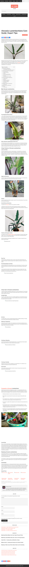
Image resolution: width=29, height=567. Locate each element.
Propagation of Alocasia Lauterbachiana (7, 83)
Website (2, 513)
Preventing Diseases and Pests (7, 76)
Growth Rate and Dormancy (7, 74)
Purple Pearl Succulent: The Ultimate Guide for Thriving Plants (9, 550)
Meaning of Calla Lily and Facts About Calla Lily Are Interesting (12, 544)
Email (2, 510)
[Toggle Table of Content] (13, 67)
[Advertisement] (14, 22)
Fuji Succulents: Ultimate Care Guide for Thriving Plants (8, 551)
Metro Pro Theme (12, 565)
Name (2, 506)
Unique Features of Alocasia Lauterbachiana (7, 70)
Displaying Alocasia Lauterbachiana (6, 85)
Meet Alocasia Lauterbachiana (6, 68)
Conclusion (3, 86)
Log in (22, 565)
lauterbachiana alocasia (6, 482)
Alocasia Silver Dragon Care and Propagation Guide (8, 528)
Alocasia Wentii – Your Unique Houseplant (6, 529)
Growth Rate (5, 84)
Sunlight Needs (5, 78)
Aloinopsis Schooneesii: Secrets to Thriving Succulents (8, 552)
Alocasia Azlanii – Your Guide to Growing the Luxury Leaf (9, 530)
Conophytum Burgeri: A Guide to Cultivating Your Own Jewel (8, 554)
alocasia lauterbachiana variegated (14, 482)
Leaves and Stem (6, 71)
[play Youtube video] (14, 419)
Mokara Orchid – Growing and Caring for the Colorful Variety (12, 542)
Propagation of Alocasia (6, 388)
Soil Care (5, 79)
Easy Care (5, 75)
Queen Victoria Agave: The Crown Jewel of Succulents (8, 553)
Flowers (5, 73)
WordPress (20, 565)
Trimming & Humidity (6, 81)
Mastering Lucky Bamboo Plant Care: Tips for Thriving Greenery (13, 537)
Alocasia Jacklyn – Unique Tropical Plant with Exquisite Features (9, 527)
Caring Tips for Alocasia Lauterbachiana (7, 77)
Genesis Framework (16, 565)
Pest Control (5, 82)
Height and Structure (6, 72)
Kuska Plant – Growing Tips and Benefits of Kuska (10, 539)
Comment (2, 497)
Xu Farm (14, 6)
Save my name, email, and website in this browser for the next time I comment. (11, 518)
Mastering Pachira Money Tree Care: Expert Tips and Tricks (12, 535)
